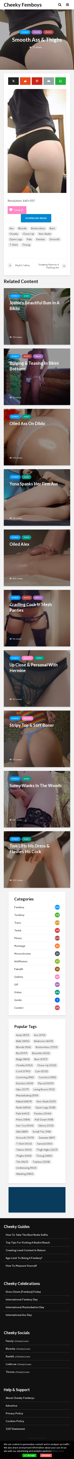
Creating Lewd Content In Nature (26, 1250)
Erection (24, 1083)
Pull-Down (44, 1119)
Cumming (25, 1077)
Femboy (24, 32)
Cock (23, 1071)
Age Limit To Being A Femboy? (24, 1258)
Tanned (44, 1143)
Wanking (24, 1174)
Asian (22, 1035)
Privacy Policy (14, 1413)
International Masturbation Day (25, 1307)
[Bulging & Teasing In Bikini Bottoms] (37, 376)
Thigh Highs (46, 1149)
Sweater (47, 1137)
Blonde (22, 228)
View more (58, 1451)
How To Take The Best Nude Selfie (27, 1234)
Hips (22, 1089)
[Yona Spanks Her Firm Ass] (37, 497)
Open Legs (15, 239)
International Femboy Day (22, 1299)
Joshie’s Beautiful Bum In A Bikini (34, 305)
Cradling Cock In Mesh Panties (30, 607)
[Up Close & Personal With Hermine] (37, 678)
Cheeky (13, 234)
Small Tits (42, 1131)
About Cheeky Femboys (20, 1398)
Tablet (38, 356)
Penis (23, 1119)
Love (18, 210)
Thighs (23, 1155)
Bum (52, 228)
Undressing (26, 1168)
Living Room (44, 1089)
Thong (26, 244)
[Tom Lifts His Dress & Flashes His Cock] (37, 859)
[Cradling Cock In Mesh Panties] (37, 618)
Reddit (18, 1356)
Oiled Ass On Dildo (27, 423)
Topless (41, 1162)
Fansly (17, 1341)
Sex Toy (25, 1125)
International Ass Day (19, 1315)
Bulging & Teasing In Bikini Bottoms (34, 366)
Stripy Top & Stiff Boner (31, 725)
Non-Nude (45, 234)
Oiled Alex (19, 544)
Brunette (41, 1053)
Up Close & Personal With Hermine (33, 667)
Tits (22, 1162)
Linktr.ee (18, 1364)
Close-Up (28, 234)
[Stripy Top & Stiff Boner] (37, 738)
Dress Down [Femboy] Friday (23, 1291)
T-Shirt (13, 244)
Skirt (22, 1131)
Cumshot (47, 1077)
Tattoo (24, 1149)
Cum (41, 1071)
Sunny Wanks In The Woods (35, 785)
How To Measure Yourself (21, 1265)
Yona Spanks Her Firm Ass (33, 483)
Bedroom (43, 1041)
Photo (48, 32)
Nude (23, 1107)
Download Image (36, 218)
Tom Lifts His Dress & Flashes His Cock (29, 848)
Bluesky (18, 1348)
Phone (37, 32)
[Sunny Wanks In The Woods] (37, 799)
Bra (21, 1053)
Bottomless (38, 228)
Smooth (55, 239)
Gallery (27, 658)
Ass (11, 228)
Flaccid (46, 1083)
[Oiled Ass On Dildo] (37, 437)
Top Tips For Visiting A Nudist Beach (28, 1242)
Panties (40, 239)
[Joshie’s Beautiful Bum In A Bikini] (37, 316)
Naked (24, 1101)
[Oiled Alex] (37, 557)
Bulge (23, 1059)
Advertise (11, 1405)
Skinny (46, 1125)
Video (26, 296)
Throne (18, 1372)
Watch (38, 597)
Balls (22, 1041)
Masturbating (27, 1095)
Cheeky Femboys (23, 5)
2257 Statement (15, 1429)
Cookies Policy (15, 1421)
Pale (29, 239)
